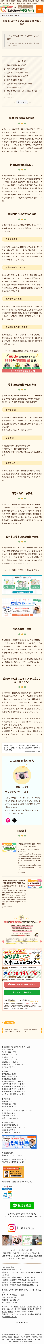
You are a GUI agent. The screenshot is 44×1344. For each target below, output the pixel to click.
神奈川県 (31, 1309)
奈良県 (35, 1306)
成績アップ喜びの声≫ (10, 1118)
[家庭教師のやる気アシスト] (17, 8)
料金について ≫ (8, 1057)
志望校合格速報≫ (8, 1113)
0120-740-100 (18, 1295)
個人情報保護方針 (34, 1314)
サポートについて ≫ (9, 1059)
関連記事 (10, 97)
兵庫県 (22, 1306)
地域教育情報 (9, 1023)
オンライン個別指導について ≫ (13, 1094)
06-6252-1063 (15, 1300)
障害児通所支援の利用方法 (17, 76)
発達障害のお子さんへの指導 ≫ (13, 1084)
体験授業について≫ (9, 1101)
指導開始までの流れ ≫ (10, 1062)
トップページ (7, 1049)
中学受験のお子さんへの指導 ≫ (13, 1086)
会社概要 (5, 1314)
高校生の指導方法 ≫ (9, 1079)
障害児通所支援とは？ (16, 69)
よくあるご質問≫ (8, 1067)
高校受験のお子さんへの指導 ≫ (13, 1089)
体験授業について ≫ (9, 1054)
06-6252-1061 (12, 1297)
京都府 (29, 1306)
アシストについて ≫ (9, 1052)
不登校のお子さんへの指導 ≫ (12, 1081)
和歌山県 (10, 1309)
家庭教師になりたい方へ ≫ (12, 1155)
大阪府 (16, 1306)
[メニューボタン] (39, 9)
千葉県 (4, 1311)
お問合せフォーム (10, 1316)
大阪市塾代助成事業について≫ (13, 1162)
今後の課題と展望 (14, 87)
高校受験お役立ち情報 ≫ (11, 1132)
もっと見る (22, 102)
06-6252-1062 (11, 1302)
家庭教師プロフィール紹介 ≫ (12, 1064)
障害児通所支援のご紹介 (16, 65)
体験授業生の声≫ (8, 1115)
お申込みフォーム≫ (9, 1106)
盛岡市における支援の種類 (17, 72)
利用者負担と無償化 (15, 80)
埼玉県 (38, 1309)
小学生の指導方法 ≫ (9, 1074)
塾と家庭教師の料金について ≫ (13, 1127)
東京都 (23, 1309)
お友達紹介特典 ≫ (8, 1130)
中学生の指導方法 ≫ (9, 1076)
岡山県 (17, 1309)
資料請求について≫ (9, 1104)
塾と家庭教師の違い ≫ (10, 1125)
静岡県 (10, 1311)
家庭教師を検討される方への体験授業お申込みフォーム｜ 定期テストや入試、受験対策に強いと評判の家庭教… (22, 747)
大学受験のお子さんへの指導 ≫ (13, 1091)
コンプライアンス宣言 (18, 1314)
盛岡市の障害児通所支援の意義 (19, 83)
